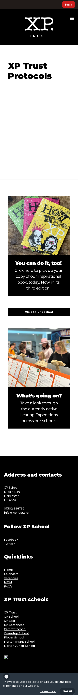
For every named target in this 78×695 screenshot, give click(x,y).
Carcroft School (15, 629)
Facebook (11, 539)
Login (68, 4)
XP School (11, 616)
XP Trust (10, 612)
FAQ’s (8, 586)
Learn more (48, 691)
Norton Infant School (19, 641)
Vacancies (11, 578)
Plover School (14, 637)
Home (8, 570)
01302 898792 (14, 508)
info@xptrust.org (16, 512)
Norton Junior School (19, 646)
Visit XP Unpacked (39, 311)
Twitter (9, 544)
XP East (9, 621)
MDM (8, 582)
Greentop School (16, 633)
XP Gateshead (14, 625)
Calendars (11, 574)
